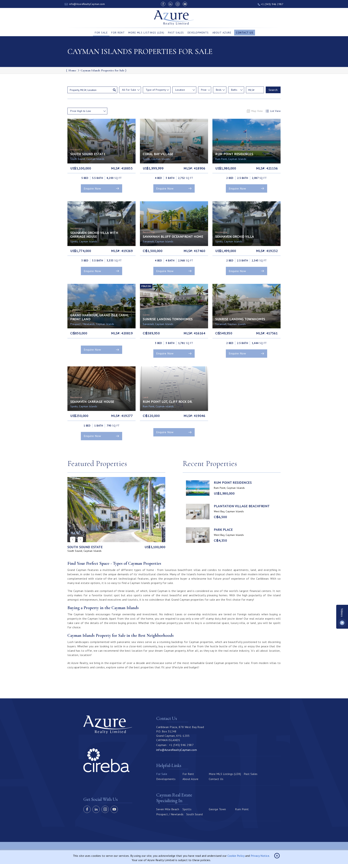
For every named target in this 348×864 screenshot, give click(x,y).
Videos (342, 612)
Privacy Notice (260, 855)
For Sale (101, 32)
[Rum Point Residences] (198, 488)
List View (275, 111)
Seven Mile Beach (167, 809)
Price (203, 89)
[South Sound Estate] (116, 509)
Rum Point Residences (233, 483)
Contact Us (244, 32)
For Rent (118, 32)
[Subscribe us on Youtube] (185, 4)
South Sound (194, 814)
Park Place (223, 530)
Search (273, 90)
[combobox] (130, 90)
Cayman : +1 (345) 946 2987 (175, 745)
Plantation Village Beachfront (242, 506)
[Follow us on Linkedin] (170, 4)
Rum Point (242, 809)
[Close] (277, 855)
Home (72, 70)
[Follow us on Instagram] (177, 4)
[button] (80, 539)
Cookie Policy (236, 855)
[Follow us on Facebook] (163, 4)
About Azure (221, 32)
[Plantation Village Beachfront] (198, 511)
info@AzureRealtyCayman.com (87, 4)
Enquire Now (92, 188)
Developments (198, 32)
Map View (257, 111)
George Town (217, 809)
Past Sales (176, 32)
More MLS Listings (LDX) (146, 32)
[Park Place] (198, 535)
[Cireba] (106, 771)
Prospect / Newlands (170, 814)
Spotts (187, 809)
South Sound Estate (85, 547)
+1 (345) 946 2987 (271, 4)
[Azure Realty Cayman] (174, 18)
